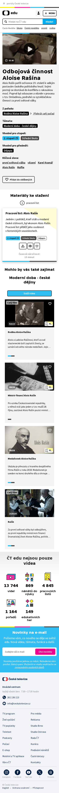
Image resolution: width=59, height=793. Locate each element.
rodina (52, 28)
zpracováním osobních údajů (29, 667)
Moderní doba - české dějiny (20, 126)
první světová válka (13, 162)
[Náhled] (30, 246)
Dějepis (8, 150)
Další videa (29, 293)
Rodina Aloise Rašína (16, 113)
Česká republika (32, 28)
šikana (19, 28)
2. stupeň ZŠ (11, 138)
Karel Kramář (45, 162)
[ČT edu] (9, 14)
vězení (32, 162)
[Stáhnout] (22, 246)
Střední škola (30, 138)
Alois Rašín (8, 167)
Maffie (20, 167)
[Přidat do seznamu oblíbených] (37, 246)
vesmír (44, 28)
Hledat (49, 21)
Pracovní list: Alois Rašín (21, 213)
